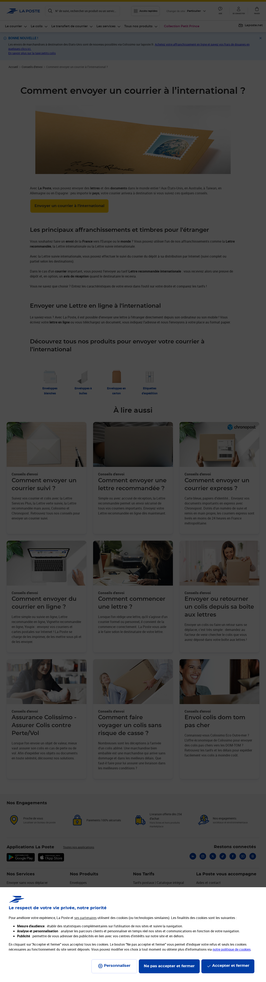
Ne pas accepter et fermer (169, 966)
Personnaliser (117, 966)
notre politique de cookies (232, 949)
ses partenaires (85, 917)
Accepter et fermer (230, 966)
